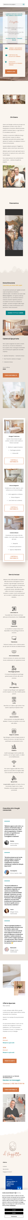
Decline (14, 1213)
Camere (5, 1166)
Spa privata (5, 1169)
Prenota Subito (10, 1061)
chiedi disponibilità (11, 375)
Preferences (14, 1216)
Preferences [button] (12, 1205)
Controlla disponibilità (14, 461)
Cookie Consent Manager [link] (7, 1192)
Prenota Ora (11, 71)
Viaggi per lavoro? (7, 1172)
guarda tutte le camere (15, 313)
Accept (14, 1209)
